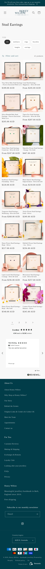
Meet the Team (10, 417)
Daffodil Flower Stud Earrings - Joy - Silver (32, 244)
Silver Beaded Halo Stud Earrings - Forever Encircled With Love (11, 116)
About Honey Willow (12, 390)
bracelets (36, 42)
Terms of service (23, 564)
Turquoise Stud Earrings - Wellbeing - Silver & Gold (10, 212)
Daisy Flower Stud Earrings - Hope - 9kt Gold (11, 307)
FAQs (6, 471)
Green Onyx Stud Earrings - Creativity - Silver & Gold (11, 149)
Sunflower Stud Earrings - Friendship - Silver (10, 180)
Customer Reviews (11, 444)
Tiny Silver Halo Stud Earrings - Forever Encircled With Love (12, 84)
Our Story (8, 401)
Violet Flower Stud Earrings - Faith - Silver (32, 212)
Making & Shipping (11, 449)
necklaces (16, 42)
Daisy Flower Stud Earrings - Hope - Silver (11, 244)
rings (26, 42)
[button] (5, 12)
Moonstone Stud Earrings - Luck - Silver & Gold (31, 275)
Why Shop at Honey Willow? (15, 395)
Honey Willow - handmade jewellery (21, 557)
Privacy (7, 477)
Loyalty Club (9, 460)
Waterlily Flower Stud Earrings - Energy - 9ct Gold (33, 149)
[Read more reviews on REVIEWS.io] (33, 375)
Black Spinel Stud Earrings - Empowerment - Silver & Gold (32, 180)
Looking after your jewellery (15, 466)
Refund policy (20, 560)
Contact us (8, 428)
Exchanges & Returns (12, 455)
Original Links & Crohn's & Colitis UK (19, 412)
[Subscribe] (37, 514)
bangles (17, 47)
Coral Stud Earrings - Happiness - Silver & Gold (31, 84)
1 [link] (12, 322)
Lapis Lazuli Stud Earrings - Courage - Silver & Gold (11, 275)
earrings (27, 47)
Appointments (9, 423)
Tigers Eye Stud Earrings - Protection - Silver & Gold (31, 115)
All (7, 42)
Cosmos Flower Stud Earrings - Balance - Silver (33, 307)
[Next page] (32, 322)
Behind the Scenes (11, 406)
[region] (22, 353)
